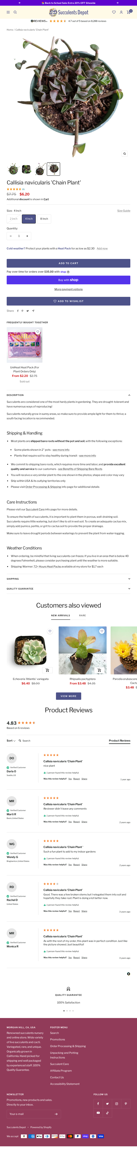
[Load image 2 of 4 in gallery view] (26, 169)
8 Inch (44, 218)
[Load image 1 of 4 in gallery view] (13, 169)
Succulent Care (35, 509)
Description (15, 395)
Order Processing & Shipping (43, 486)
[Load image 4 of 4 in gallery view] (53, 169)
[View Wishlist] (114, 12)
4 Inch (29, 218)
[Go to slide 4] (73, 1010)
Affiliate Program (61, 1070)
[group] (24, 723)
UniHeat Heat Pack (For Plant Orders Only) (24, 369)
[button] (15, 12)
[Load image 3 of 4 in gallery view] (40, 169)
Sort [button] (10, 740)
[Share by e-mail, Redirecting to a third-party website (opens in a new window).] (33, 311)
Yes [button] (70, 778)
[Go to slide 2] (66, 1010)
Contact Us (57, 1077)
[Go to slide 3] (70, 1010)
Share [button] (84, 778)
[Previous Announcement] (20, 3)
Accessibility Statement (65, 1084)
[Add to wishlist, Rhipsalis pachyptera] (102, 631)
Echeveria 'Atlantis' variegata (31, 679)
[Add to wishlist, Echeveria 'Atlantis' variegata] (50, 631)
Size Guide (123, 210)
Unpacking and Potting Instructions (64, 1055)
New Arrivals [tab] (60, 615)
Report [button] (76, 778)
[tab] (119, 741)
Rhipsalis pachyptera (83, 679)
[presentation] (24, 345)
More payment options (68, 289)
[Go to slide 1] (63, 1010)
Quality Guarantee (20, 588)
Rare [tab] (82, 615)
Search (54, 1033)
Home (10, 29)
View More (69, 696)
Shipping (13, 579)
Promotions (57, 1039)
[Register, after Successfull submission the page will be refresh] (56, 1114)
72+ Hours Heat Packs (47, 566)
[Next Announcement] (118, 3)
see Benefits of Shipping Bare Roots (80, 469)
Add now (102, 248)
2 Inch (13, 218)
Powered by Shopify (40, 1127)
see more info (61, 449)
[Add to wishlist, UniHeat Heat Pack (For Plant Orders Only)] (37, 331)
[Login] (121, 12)
